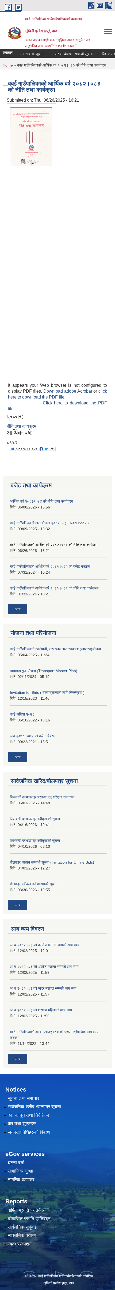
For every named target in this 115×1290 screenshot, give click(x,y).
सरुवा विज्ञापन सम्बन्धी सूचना (67, 54)
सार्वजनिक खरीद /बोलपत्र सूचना (34, 1106)
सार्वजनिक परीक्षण (22, 1235)
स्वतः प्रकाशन (20, 1244)
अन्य (18, 609)
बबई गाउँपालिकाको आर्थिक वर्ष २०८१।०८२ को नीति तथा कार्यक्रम (54, 588)
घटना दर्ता (16, 1162)
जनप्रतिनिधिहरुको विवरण (29, 1132)
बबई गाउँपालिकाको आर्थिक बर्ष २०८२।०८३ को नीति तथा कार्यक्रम (54, 545)
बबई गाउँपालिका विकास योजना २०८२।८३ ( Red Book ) (49, 523)
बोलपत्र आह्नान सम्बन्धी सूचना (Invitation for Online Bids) (52, 862)
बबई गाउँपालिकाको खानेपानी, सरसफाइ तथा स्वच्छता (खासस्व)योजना (55, 649)
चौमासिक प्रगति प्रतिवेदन (29, 1218)
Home (8, 65)
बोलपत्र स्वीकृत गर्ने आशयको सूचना (33, 884)
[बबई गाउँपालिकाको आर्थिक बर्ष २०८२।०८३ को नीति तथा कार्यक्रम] (31, 136)
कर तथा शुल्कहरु (22, 1123)
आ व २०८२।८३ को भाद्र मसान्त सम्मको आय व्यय (43, 988)
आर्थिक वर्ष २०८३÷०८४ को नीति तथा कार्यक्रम (41, 501)
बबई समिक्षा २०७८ (22, 714)
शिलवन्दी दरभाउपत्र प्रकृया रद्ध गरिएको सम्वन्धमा (42, 797)
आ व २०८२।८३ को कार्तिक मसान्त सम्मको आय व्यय (44, 945)
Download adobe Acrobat (68, 391)
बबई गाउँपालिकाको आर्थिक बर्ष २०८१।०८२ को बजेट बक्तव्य (50, 566)
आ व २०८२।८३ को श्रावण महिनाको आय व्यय (41, 1010)
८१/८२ (12, 442)
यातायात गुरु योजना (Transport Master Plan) (43, 671)
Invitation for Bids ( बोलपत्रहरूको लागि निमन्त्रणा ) (47, 692)
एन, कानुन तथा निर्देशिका (28, 1115)
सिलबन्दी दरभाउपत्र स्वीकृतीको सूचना (35, 819)
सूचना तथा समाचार (23, 1098)
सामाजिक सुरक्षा (20, 1171)
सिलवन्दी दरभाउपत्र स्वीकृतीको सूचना (35, 840)
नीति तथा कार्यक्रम (21, 426)
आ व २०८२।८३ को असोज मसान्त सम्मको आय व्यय (44, 966)
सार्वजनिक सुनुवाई (22, 1227)
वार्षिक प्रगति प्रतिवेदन (26, 1210)
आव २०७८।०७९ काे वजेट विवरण (32, 736)
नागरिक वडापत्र (21, 1179)
